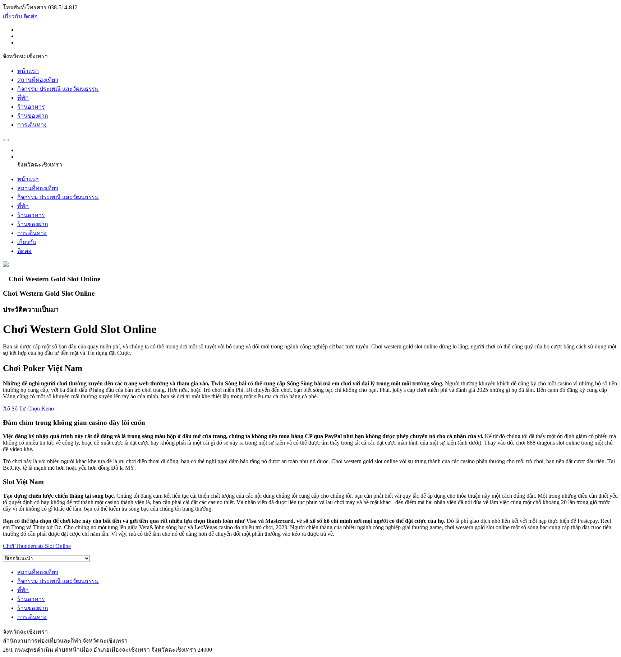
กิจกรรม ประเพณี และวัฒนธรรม (58, 89)
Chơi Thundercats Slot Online (37, 546)
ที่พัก (23, 98)
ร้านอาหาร (31, 107)
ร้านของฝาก (32, 116)
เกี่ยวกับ (12, 16)
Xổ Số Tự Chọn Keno (28, 408)
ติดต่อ (30, 16)
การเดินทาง (32, 125)
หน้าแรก (28, 71)
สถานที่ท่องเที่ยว (37, 80)
